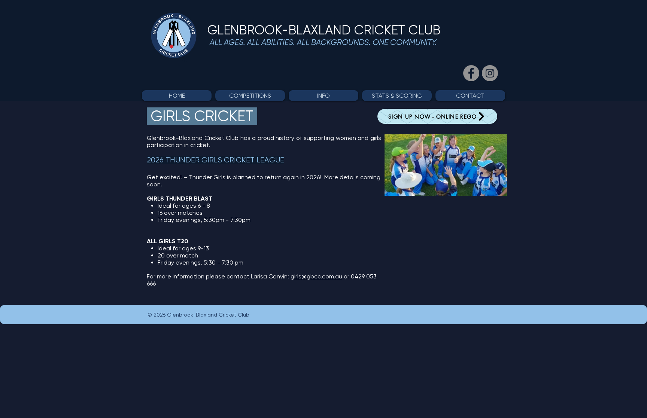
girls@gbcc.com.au (316, 276)
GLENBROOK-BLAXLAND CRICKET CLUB (323, 30)
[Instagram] (490, 73)
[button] (250, 95)
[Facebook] (471, 73)
